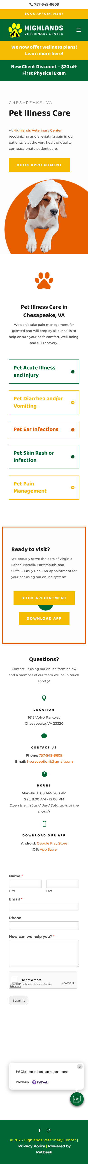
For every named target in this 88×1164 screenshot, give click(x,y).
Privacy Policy (31, 1146)
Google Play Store (52, 843)
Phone (15, 918)
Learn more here (43, 54)
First (12, 891)
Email (15, 899)
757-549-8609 (50, 755)
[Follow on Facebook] (39, 1130)
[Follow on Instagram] (48, 1130)
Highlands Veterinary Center (38, 130)
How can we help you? (31, 936)
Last (49, 891)
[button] (77, 1099)
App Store (48, 849)
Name (16, 876)
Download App (44, 618)
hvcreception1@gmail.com (50, 761)
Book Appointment (44, 13)
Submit (18, 1000)
